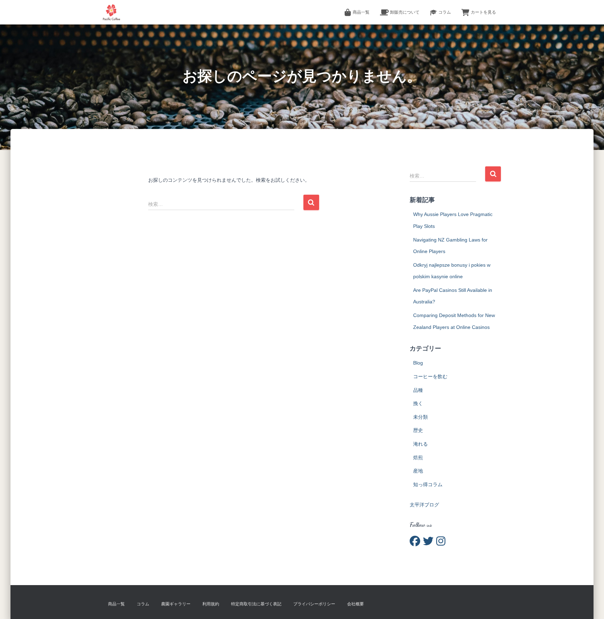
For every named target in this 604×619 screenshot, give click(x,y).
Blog (418, 363)
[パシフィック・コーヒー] (111, 12)
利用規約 (210, 604)
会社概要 (355, 604)
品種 (418, 390)
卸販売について (404, 12)
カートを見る (483, 12)
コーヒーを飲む (430, 376)
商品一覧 (361, 12)
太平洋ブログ (424, 505)
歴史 (418, 430)
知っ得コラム (428, 484)
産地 (418, 471)
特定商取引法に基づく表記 (256, 604)
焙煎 (418, 457)
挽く (418, 403)
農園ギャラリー (175, 604)
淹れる (420, 444)
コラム (444, 12)
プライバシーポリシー (314, 604)
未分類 (420, 417)
